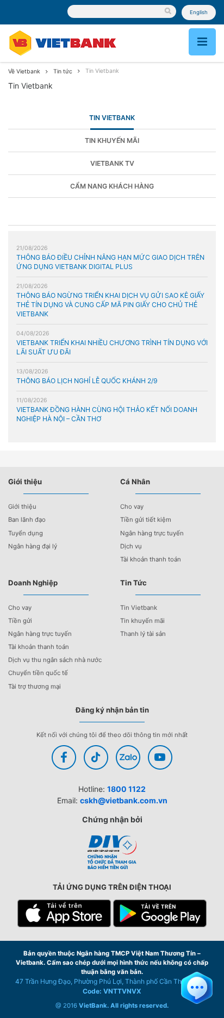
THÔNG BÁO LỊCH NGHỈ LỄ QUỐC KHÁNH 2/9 (87, 381)
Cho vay (132, 506)
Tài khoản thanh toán (150, 559)
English (199, 12)
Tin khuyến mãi (112, 140)
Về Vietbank (24, 71)
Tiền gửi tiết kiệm (145, 519)
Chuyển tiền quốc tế (38, 673)
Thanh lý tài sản (143, 634)
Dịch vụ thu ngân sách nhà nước (55, 660)
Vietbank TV (112, 163)
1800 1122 (126, 789)
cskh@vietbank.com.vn (123, 800)
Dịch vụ (131, 546)
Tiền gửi (20, 620)
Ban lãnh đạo (27, 519)
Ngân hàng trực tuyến (152, 533)
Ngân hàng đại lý (32, 546)
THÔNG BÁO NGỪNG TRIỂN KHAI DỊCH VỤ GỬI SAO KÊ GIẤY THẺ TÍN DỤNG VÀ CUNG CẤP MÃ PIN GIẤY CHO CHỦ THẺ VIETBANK (110, 304)
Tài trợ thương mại (34, 686)
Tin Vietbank (112, 118)
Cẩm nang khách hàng (112, 186)
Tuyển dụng (25, 533)
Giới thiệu (22, 506)
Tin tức (62, 71)
